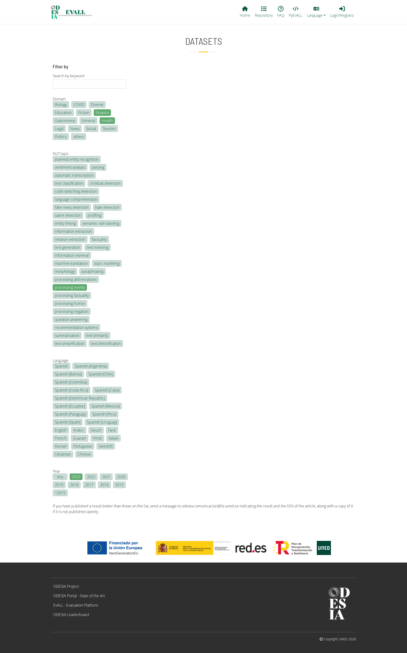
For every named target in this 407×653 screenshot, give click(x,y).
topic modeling (106, 263)
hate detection (107, 207)
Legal (59, 128)
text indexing (97, 247)
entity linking (65, 223)
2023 (76, 476)
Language (61, 360)
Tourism (109, 128)
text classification (69, 183)
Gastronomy (65, 120)
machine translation (71, 263)
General (88, 120)
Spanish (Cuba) (107, 390)
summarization (67, 335)
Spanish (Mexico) (105, 406)
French (60, 438)
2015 (119, 484)
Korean (61, 446)
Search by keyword (69, 75)
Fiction (83, 112)
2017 (89, 484)
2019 (59, 484)
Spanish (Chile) (100, 374)
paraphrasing (92, 271)
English (61, 430)
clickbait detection (105, 183)
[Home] (73, 12)
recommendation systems (76, 327)
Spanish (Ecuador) (70, 406)
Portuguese (82, 446)
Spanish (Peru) (104, 414)
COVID (78, 104)
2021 (106, 476)
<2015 (60, 492)
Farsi (112, 430)
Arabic (78, 430)
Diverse (97, 104)
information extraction (73, 231)
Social (91, 128)
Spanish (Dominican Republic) (80, 398)
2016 (104, 484)
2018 (74, 484)
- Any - (60, 476)
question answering (71, 319)
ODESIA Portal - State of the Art (79, 595)
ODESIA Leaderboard (71, 614)
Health (107, 120)
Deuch (96, 430)
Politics (61, 136)
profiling (94, 215)
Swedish (106, 446)
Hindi (97, 438)
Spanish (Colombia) (71, 382)
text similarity (97, 335)
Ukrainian (63, 454)
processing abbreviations (76, 279)
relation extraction (70, 239)
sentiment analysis (70, 167)
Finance (102, 112)
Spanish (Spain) (67, 422)
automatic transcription (74, 175)
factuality (99, 239)
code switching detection (76, 191)
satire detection (68, 215)
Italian (113, 438)
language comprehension (76, 199)
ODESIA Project (66, 586)
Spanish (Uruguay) (102, 422)
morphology (65, 271)
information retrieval (72, 255)
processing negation (71, 311)
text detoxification (106, 343)
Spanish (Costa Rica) (71, 390)
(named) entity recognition (76, 159)
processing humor (70, 303)
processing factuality (72, 295)
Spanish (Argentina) (91, 366)
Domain (59, 99)
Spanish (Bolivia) (68, 374)
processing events (70, 287)
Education (63, 112)
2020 (121, 476)
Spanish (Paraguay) (70, 414)
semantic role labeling (100, 223)
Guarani (79, 438)
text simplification (69, 343)
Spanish (61, 366)
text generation (67, 247)
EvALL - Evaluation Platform (75, 605)
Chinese (84, 454)
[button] (316, 12)
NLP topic (61, 153)
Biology (61, 104)
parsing (98, 167)
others (78, 136)
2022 (91, 476)
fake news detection (72, 207)
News (75, 128)
